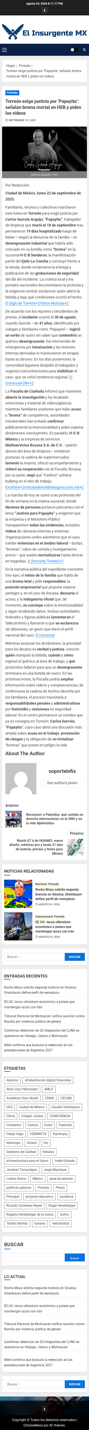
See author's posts (62, 783)
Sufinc (64, 1214)
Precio (60, 1188)
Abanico (12, 1080)
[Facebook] (44, 10)
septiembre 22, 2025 (22, 120)
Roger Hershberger (61, 1205)
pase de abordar (61, 1179)
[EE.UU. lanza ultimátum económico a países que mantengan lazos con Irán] (18, 926)
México (37, 1179)
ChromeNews (33, 1425)
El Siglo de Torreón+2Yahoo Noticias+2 (37, 303)
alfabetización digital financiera (48, 1080)
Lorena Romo (16, 1179)
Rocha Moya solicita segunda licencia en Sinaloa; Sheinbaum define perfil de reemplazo (58, 894)
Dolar (48, 1125)
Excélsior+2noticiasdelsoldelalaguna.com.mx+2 (44, 487)
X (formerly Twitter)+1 (46, 561)
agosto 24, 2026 (49, 904)
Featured (65, 1125)
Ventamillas (60, 1223)
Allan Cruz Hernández (22, 1089)
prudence (66, 1197)
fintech (32, 1143)
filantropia (60, 1134)
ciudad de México (32, 1107)
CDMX (49, 1098)
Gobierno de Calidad (21, 1152)
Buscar (13, 1244)
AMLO (48, 1089)
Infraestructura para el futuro (27, 1161)
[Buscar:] (34, 957)
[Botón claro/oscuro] (74, 50)
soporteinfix (62, 771)
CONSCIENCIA (60, 1116)
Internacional (44, 916)
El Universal (45, 635)
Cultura (33, 1125)
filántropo (13, 1143)
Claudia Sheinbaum (65, 1107)
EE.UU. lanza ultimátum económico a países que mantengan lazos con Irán (54, 926)
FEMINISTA (38, 1134)
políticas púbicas (18, 1188)
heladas (48, 1152)
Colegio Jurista (32, 1116)
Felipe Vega (14, 1134)
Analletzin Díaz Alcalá (22, 1098)
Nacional (41, 884)
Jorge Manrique (54, 1170)
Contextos (13, 1125)
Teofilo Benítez (17, 1223)
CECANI (66, 1098)
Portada (12, 92)
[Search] (84, 50)
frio (45, 1143)
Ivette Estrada (65, 1161)
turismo (40, 1223)
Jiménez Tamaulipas (21, 1170)
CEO (9, 1107)
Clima (10, 1116)
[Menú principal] (4, 50)
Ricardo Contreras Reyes (24, 1205)
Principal (12, 1197)
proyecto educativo (39, 1197)
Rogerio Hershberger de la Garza (29, 1214)
